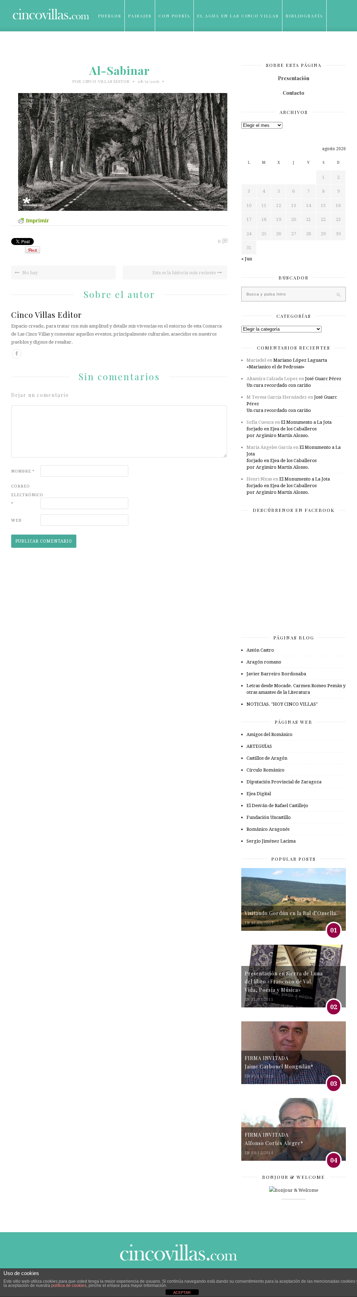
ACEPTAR (182, 1292)
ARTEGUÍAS (259, 746)
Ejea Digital (258, 793)
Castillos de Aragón (266, 758)
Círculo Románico (265, 770)
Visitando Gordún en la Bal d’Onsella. (291, 913)
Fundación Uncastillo (268, 817)
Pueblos (109, 15)
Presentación (293, 78)
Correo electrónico (25, 495)
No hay (29, 272)
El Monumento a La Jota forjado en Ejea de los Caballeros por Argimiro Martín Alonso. (289, 429)
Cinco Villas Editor (106, 81)
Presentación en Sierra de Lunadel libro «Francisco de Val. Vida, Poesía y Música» (284, 981)
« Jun (246, 258)
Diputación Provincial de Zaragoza (283, 781)
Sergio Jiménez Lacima (271, 841)
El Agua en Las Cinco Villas (238, 15)
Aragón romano (263, 662)
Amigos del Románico (269, 734)
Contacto (293, 93)
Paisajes (140, 15)
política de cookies (68, 1285)
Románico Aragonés (267, 829)
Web (16, 520)
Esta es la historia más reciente (184, 272)
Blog (105, 47)
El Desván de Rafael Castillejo (277, 805)
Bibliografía (304, 15)
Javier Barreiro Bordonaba (276, 673)
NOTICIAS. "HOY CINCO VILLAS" (282, 704)
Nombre (23, 471)
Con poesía (174, 15)
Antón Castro (260, 650)
